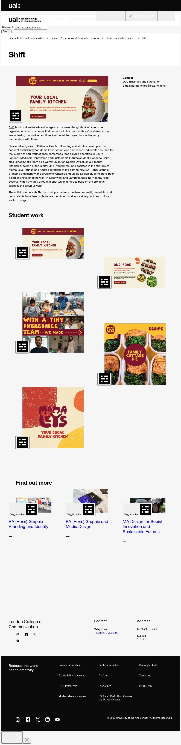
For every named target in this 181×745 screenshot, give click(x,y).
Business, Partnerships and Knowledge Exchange (75, 38)
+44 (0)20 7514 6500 (106, 632)
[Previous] (6, 737)
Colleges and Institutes (80, 18)
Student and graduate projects (120, 38)
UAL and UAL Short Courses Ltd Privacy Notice (115, 698)
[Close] (27, 740)
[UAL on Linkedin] (47, 719)
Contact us (145, 675)
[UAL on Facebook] (28, 719)
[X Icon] (35, 635)
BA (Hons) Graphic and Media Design (65, 173)
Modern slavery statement (73, 696)
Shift (11, 127)
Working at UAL (148, 665)
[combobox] (30, 28)
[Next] (17, 737)
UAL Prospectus (68, 685)
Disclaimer (105, 685)
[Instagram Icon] (18, 635)
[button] (161, 16)
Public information (109, 665)
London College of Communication (26, 38)
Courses (57, 18)
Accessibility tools (113, 15)
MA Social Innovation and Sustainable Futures (49, 158)
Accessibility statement (71, 675)
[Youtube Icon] (18, 641)
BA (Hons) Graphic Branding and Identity (61, 146)
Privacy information (70, 665)
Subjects (42, 18)
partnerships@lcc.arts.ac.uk (148, 85)
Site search (7, 27)
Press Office (146, 685)
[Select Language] (141, 16)
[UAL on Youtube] (57, 719)
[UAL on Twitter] (38, 719)
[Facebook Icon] (26, 635)
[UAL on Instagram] (18, 719)
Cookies (103, 675)
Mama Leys (46, 150)
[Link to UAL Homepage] (14, 5)
